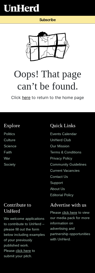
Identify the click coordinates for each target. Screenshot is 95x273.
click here (23, 251)
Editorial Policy (61, 195)
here (26, 97)
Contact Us (59, 177)
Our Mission (59, 146)
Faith (8, 152)
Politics (9, 134)
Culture (9, 140)
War (7, 158)
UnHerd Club (60, 140)
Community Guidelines (68, 164)
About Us (57, 189)
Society (9, 164)
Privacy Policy (61, 158)
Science (10, 146)
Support (56, 183)
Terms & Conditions (65, 152)
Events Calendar (63, 134)
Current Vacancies (65, 170)
